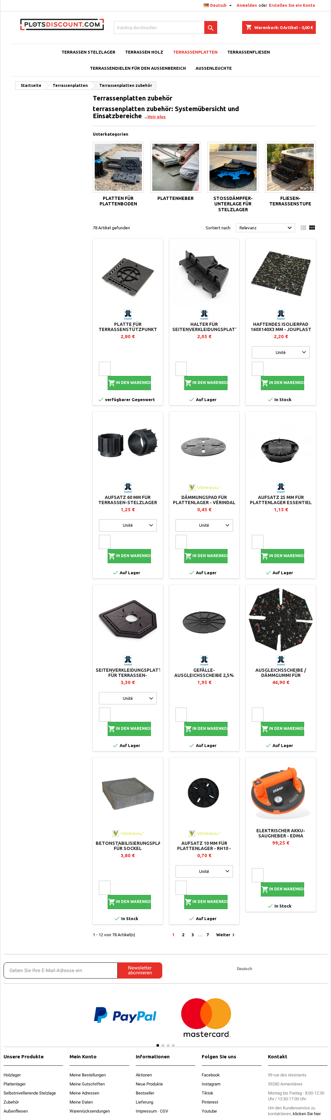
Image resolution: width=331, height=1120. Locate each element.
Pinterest (210, 1102)
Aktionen (144, 1075)
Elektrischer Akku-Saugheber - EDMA (280, 833)
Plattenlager (15, 1084)
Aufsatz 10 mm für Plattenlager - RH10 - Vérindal (204, 848)
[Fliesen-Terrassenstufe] (290, 167)
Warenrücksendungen (89, 1111)
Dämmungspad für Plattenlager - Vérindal (204, 500)
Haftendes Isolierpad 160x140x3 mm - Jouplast (281, 327)
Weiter (226, 935)
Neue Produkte (149, 1084)
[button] (76, 1021)
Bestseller (145, 1093)
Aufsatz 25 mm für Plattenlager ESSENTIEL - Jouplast (281, 502)
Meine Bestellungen (87, 1075)
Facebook (211, 1075)
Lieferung (144, 1102)
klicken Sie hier (306, 1113)
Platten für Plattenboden (118, 201)
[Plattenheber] (175, 167)
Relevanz (267, 228)
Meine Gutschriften (87, 1084)
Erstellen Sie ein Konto (292, 5)
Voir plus (156, 116)
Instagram (211, 1084)
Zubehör (11, 1102)
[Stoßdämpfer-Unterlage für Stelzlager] (233, 167)
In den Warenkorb (129, 383)
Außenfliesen (16, 1111)
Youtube (209, 1111)
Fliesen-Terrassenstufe (290, 201)
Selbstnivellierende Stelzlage (30, 1093)
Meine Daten (81, 1102)
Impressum (146, 1111)
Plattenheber (175, 198)
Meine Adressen (84, 1093)
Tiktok (207, 1093)
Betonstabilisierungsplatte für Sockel (133, 846)
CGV (164, 1111)
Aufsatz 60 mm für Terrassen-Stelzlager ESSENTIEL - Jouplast (127, 502)
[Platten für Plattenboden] (118, 167)
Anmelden (247, 5)
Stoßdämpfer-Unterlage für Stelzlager (233, 204)
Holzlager (12, 1075)
